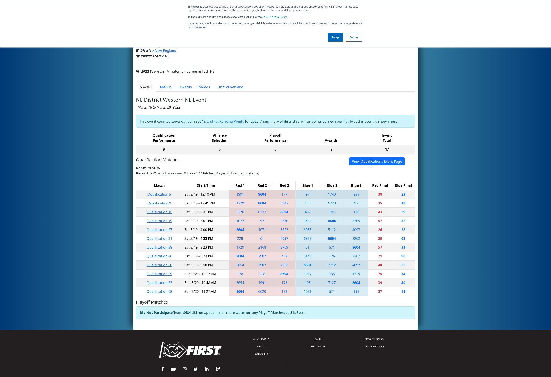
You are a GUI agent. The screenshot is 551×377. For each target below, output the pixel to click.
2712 (332, 265)
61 (262, 238)
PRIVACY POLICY (374, 339)
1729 (240, 203)
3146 (307, 256)
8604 (262, 194)
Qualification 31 (159, 238)
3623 (284, 229)
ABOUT (261, 346)
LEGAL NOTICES (374, 346)
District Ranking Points (225, 121)
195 (332, 273)
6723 (332, 203)
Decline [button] (353, 37)
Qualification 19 (159, 220)
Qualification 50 (159, 265)
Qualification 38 (159, 247)
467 (308, 212)
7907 (262, 256)
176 (332, 256)
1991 (240, 194)
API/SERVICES (261, 339)
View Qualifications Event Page (377, 161)
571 (332, 247)
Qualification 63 (159, 282)
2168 (262, 247)
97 (308, 194)
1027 (240, 220)
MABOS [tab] (166, 87)
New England (165, 50)
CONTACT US (261, 354)
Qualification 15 (159, 212)
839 (356, 194)
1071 (262, 229)
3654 (307, 220)
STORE (318, 346)
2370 (240, 212)
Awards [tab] (186, 87)
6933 (307, 229)
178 (356, 212)
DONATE (318, 339)
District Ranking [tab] (230, 87)
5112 (332, 229)
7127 (332, 282)
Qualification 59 (159, 273)
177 (284, 194)
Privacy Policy (274, 17)
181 (332, 212)
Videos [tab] (204, 87)
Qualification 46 (159, 256)
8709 (356, 220)
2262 (356, 238)
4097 (356, 229)
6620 (262, 291)
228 (240, 238)
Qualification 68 (159, 291)
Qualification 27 (159, 229)
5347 (284, 203)
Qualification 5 (159, 194)
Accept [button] (335, 37)
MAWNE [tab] (146, 87)
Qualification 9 (159, 203)
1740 (332, 194)
